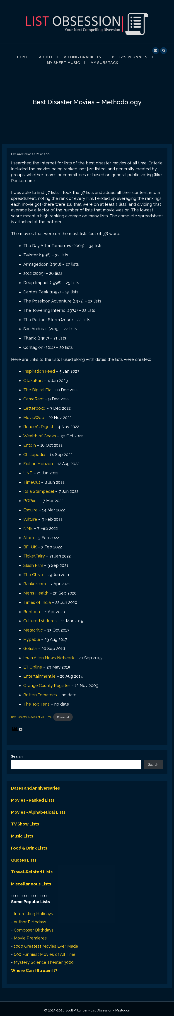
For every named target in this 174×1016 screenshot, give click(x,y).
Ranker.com (34, 583)
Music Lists (22, 836)
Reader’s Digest (38, 426)
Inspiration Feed (39, 371)
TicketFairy (34, 556)
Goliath (30, 648)
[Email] (155, 50)
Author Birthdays (30, 921)
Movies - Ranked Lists (32, 800)
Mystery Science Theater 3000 (44, 962)
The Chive (33, 574)
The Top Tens (36, 704)
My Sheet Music (63, 63)
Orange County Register (46, 685)
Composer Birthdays (33, 930)
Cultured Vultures (40, 620)
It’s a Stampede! (38, 491)
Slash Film (33, 565)
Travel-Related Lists (32, 872)
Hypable (31, 639)
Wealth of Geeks (39, 436)
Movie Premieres (30, 938)
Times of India (37, 602)
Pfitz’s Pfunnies (129, 57)
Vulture (30, 519)
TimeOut (31, 482)
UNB (27, 473)
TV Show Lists (25, 824)
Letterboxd (34, 408)
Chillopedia (34, 454)
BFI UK (30, 547)
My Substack (104, 63)
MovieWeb (33, 417)
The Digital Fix (37, 389)
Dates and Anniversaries (35, 788)
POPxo (29, 500)
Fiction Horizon (38, 463)
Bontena (31, 611)
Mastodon (122, 1010)
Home (22, 57)
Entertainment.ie (39, 676)
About (46, 57)
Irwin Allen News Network (48, 657)
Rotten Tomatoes (40, 694)
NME (28, 528)
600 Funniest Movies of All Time (44, 954)
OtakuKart (33, 380)
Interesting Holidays (33, 913)
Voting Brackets (82, 57)
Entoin (29, 445)
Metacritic (33, 630)
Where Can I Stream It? (34, 970)
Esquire (30, 510)
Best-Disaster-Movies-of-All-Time (31, 717)
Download (63, 717)
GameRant (33, 398)
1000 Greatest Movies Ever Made (46, 946)
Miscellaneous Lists (31, 884)
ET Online (32, 667)
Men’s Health (35, 593)
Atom (28, 537)
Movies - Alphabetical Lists (38, 812)
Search (17, 756)
